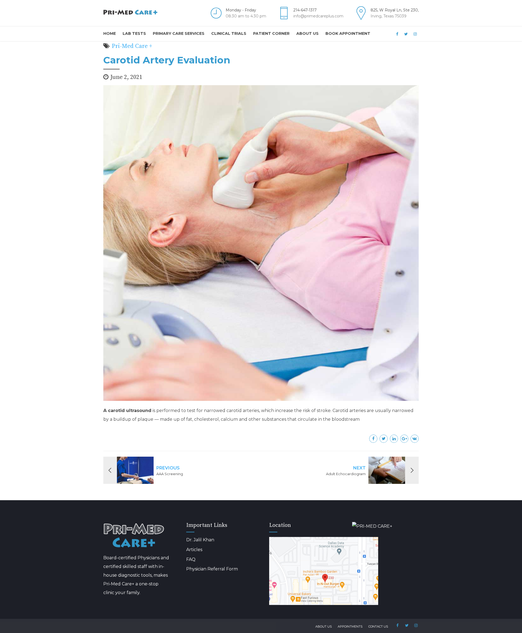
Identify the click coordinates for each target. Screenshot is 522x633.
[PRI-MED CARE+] (385, 526)
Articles (194, 549)
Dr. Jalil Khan (200, 539)
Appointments (350, 626)
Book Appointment (347, 33)
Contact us (378, 626)
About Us (307, 33)
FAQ (190, 559)
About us (323, 626)
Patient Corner (271, 33)
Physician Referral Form (212, 568)
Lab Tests (134, 33)
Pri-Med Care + (132, 46)
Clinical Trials (228, 33)
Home (109, 33)
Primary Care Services (178, 33)
